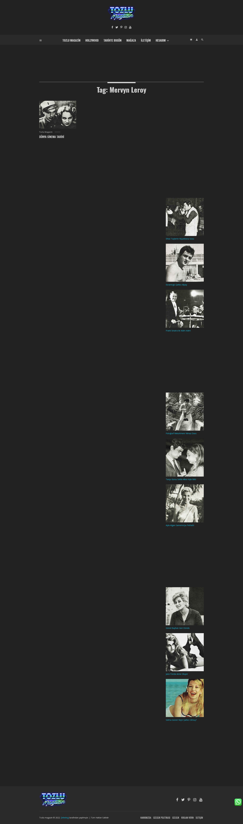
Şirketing (65, 817)
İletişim (146, 40)
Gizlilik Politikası (161, 817)
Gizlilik (175, 817)
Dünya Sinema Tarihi (51, 137)
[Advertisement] (121, 59)
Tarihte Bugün (113, 40)
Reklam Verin (187, 817)
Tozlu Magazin (71, 40)
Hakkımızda (145, 817)
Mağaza (131, 40)
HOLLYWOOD (92, 40)
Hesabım (161, 40)
